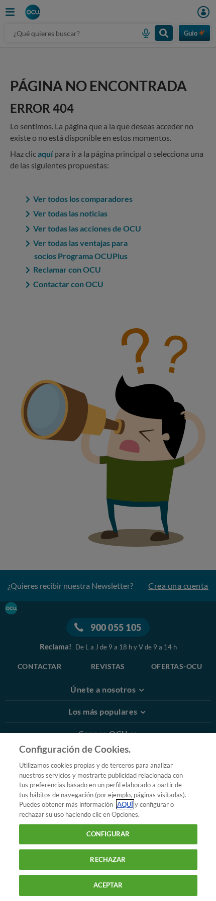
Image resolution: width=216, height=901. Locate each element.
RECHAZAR (108, 859)
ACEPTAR (108, 885)
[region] (108, 817)
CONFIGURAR (108, 834)
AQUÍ (125, 804)
